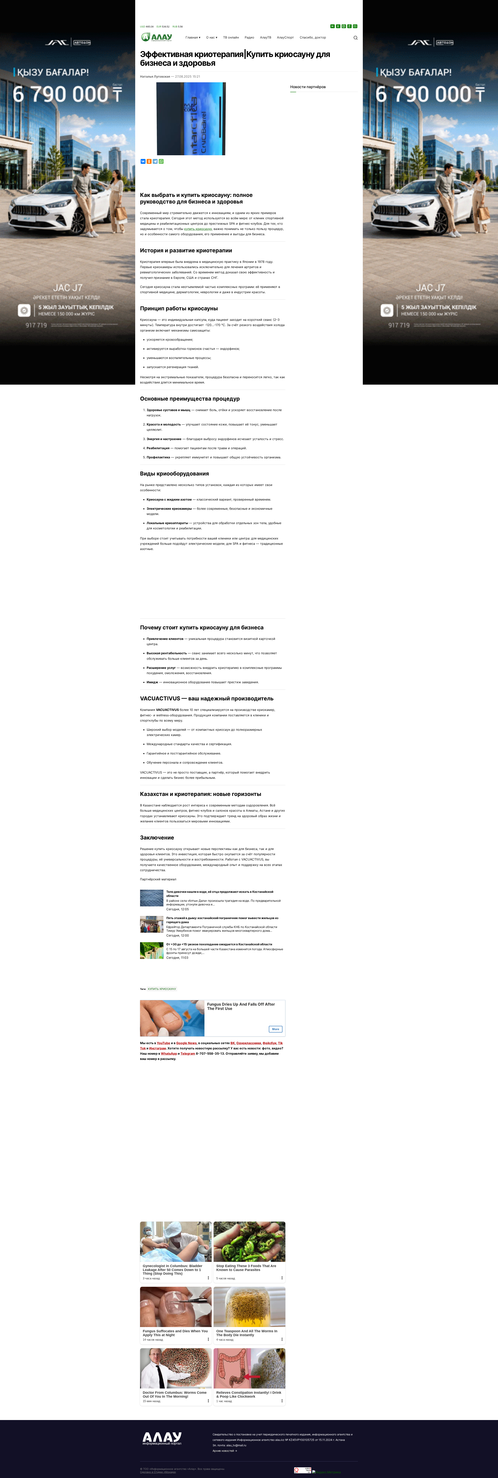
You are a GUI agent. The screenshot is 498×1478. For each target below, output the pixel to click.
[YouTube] (355, 26)
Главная (192, 37)
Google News (186, 1043)
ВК (233, 1043)
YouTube (163, 1043)
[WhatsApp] (161, 161)
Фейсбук (269, 1043)
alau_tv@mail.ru (236, 1445)
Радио (249, 37)
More (275, 1029)
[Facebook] (350, 26)
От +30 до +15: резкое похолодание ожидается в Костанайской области (219, 944)
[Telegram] (155, 161)
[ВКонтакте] (333, 26)
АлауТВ (265, 37)
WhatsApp (169, 1053)
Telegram (188, 1053)
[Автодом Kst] (67, 739)
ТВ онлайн (231, 37)
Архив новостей (223, 1450)
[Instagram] (344, 26)
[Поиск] (355, 37)
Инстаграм (157, 1048)
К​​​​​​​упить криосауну (162, 988)
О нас (210, 37)
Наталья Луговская (155, 76)
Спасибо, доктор (313, 37)
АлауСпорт (285, 37)
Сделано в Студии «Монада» (158, 1472)
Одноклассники (248, 1043)
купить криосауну (198, 229)
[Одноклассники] (338, 26)
